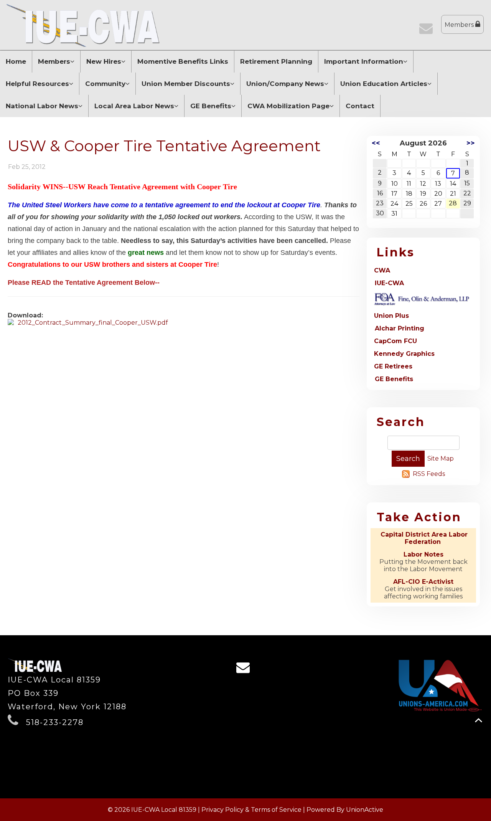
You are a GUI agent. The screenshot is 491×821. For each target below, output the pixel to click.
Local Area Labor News (134, 106)
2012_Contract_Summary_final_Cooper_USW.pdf (93, 322)
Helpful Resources (37, 84)
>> (470, 143)
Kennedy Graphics (404, 353)
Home (16, 61)
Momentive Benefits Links (182, 61)
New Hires (103, 61)
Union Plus (391, 315)
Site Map (440, 458)
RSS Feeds (429, 473)
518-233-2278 (55, 722)
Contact (360, 106)
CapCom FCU (395, 341)
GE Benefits (210, 106)
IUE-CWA (389, 283)
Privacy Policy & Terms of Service (251, 809)
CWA (382, 270)
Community (105, 84)
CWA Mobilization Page (288, 106)
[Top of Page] (478, 720)
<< (376, 143)
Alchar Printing (399, 328)
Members (460, 24)
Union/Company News (285, 84)
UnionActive (364, 809)
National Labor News (42, 106)
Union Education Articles (383, 84)
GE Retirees (393, 366)
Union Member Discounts (186, 84)
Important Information (363, 61)
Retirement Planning (276, 61)
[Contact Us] (427, 31)
